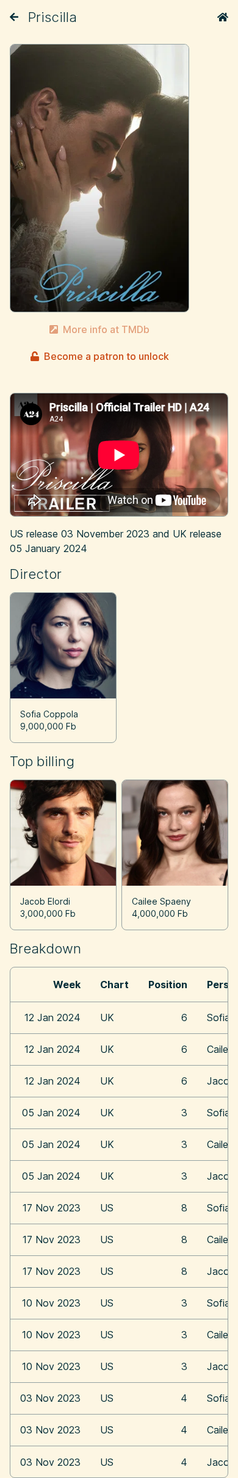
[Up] (14, 17)
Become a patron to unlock (106, 356)
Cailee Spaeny (161, 901)
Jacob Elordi (45, 901)
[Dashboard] (223, 17)
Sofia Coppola (49, 714)
